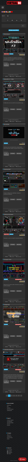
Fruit (24, 188)
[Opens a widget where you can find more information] (22, 459)
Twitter (9, 453)
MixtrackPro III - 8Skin (9, 79)
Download (9, 405)
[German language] (8, 11)
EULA (8, 438)
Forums (8, 425)
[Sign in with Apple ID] (17, 20)
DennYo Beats (22, 370)
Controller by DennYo (8, 349)
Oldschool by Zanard (8, 214)
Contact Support (10, 420)
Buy (8, 406)
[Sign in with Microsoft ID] (12, 20)
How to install (19, 76)
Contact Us (9, 436)
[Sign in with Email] (8, 16)
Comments (12, 76)
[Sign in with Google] (21, 20)
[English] (2, 11)
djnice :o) (23, 325)
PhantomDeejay (22, 53)
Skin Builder (6, 124)
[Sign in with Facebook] (8, 20)
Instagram (10, 452)
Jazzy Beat (23, 280)
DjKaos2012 (23, 98)
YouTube (10, 451)
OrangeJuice (7, 304)
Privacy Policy (10, 437)
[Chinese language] (12, 11)
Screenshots (9, 410)
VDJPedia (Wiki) (10, 422)
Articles (8, 424)
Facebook (9, 449)
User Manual (9, 421)
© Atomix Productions (14, 460)
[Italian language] (10, 11)
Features (8, 407)
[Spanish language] (4, 11)
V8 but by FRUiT (7, 169)
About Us (9, 434)
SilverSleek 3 (7, 34)
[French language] (6, 11)
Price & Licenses (10, 409)
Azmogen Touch (7, 259)
